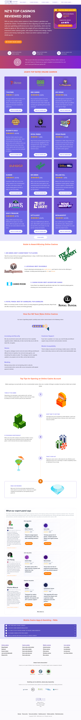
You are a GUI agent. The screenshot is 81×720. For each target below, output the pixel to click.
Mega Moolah (5, 647)
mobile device (47, 269)
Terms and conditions (33, 713)
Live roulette (66, 647)
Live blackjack (67, 649)
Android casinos (46, 647)
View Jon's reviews (11, 575)
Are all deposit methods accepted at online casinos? (21, 635)
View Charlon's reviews (12, 607)
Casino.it (48, 674)
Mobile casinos (47, 645)
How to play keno (26, 655)
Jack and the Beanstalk (7, 653)
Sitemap (19, 713)
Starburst (4, 649)
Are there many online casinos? (15, 625)
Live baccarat (67, 651)
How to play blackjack (27, 651)
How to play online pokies (28, 647)
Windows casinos (47, 653)
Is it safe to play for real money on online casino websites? (23, 630)
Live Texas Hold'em (68, 653)
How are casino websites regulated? (17, 628)
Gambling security (42, 713)
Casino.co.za (40, 674)
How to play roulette (26, 649)
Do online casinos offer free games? (17, 633)
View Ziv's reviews (11, 547)
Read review (29, 543)
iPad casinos (46, 651)
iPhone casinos (46, 649)
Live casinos (67, 645)
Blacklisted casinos (59, 713)
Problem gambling (50, 713)
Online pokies (5, 645)
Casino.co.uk (32, 674)
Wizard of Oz (4, 655)
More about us (40, 611)
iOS (48, 271)
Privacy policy (25, 713)
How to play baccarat (27, 653)
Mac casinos (46, 655)
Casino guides (26, 645)
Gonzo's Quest (5, 651)
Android (53, 271)
